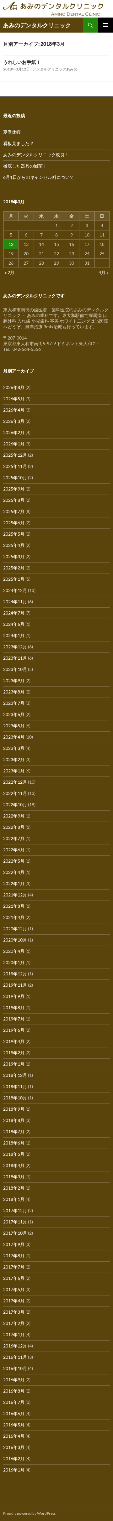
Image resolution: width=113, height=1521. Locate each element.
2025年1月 (13, 579)
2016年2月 (13, 1458)
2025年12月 (15, 455)
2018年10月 (15, 1097)
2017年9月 (13, 1244)
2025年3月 (13, 556)
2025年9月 (13, 488)
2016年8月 (13, 1391)
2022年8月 (13, 827)
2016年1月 (13, 1469)
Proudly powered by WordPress (29, 1513)
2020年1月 (13, 962)
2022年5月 (13, 861)
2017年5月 (13, 1289)
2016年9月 (13, 1379)
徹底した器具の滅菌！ (25, 166)
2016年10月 (15, 1368)
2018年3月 (13, 1176)
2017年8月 (13, 1255)
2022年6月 (13, 849)
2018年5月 (13, 1154)
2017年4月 (13, 1300)
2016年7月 (13, 1402)
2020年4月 (13, 951)
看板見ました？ (18, 143)
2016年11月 (15, 1357)
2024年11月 (15, 601)
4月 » (103, 272)
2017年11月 (15, 1221)
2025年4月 (13, 545)
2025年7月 (13, 511)
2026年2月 (13, 432)
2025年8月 (13, 500)
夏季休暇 (12, 132)
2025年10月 (15, 477)
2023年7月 (13, 703)
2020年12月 (15, 928)
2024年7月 (13, 612)
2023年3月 (13, 748)
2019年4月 (13, 1041)
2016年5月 (13, 1424)
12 (10, 244)
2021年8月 (13, 906)
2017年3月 (13, 1312)
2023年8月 (13, 691)
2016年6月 (13, 1413)
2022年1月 (13, 883)
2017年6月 (13, 1278)
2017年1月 (13, 1334)
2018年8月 (13, 1120)
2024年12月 (15, 590)
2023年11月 (15, 658)
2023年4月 (13, 737)
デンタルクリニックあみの (55, 69)
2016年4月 (13, 1436)
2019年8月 (13, 1007)
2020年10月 (15, 939)
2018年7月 (13, 1131)
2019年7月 (13, 1018)
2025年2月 (13, 567)
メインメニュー (105, 25)
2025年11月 (15, 466)
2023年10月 (15, 669)
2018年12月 (15, 1075)
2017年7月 (13, 1266)
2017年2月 (13, 1323)
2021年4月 (13, 917)
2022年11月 (15, 793)
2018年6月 (13, 1142)
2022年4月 (13, 872)
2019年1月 (13, 1064)
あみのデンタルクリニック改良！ (36, 154)
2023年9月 (13, 680)
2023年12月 (15, 646)
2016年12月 (15, 1345)
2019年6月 (13, 1030)
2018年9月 (13, 1109)
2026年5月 (13, 398)
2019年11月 (15, 985)
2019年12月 (15, 973)
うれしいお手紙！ (22, 62)
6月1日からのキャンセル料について (38, 177)
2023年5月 (13, 725)
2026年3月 (13, 421)
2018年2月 (13, 1188)
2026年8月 (13, 387)
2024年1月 (13, 635)
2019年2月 (13, 1052)
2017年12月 (15, 1210)
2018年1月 (13, 1199)
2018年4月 (13, 1165)
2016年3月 (13, 1447)
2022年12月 (15, 782)
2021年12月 (15, 894)
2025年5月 (13, 534)
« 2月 (9, 272)
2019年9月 (13, 996)
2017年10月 (15, 1233)
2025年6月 (13, 522)
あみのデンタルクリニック (37, 25)
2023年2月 (13, 759)
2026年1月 (13, 443)
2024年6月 (13, 624)
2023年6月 (13, 714)
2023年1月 (13, 770)
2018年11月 (15, 1086)
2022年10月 (15, 804)
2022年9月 (13, 815)
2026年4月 (13, 410)
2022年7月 (13, 838)
